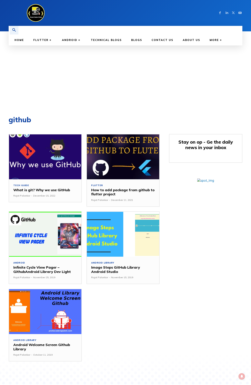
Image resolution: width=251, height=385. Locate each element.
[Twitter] (233, 13)
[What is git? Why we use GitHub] (45, 156)
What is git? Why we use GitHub (41, 190)
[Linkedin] (226, 13)
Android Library (102, 263)
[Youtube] (240, 13)
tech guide (21, 185)
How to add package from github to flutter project (123, 192)
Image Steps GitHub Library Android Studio (115, 269)
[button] (14, 30)
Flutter (97, 185)
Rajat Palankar (21, 195)
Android (19, 263)
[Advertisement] (125, 74)
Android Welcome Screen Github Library (41, 346)
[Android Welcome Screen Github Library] (45, 311)
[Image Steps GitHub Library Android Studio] (123, 234)
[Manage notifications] (242, 376)
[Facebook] (220, 13)
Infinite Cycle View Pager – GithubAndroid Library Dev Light (42, 269)
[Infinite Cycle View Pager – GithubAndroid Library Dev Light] (45, 234)
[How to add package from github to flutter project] (123, 156)
